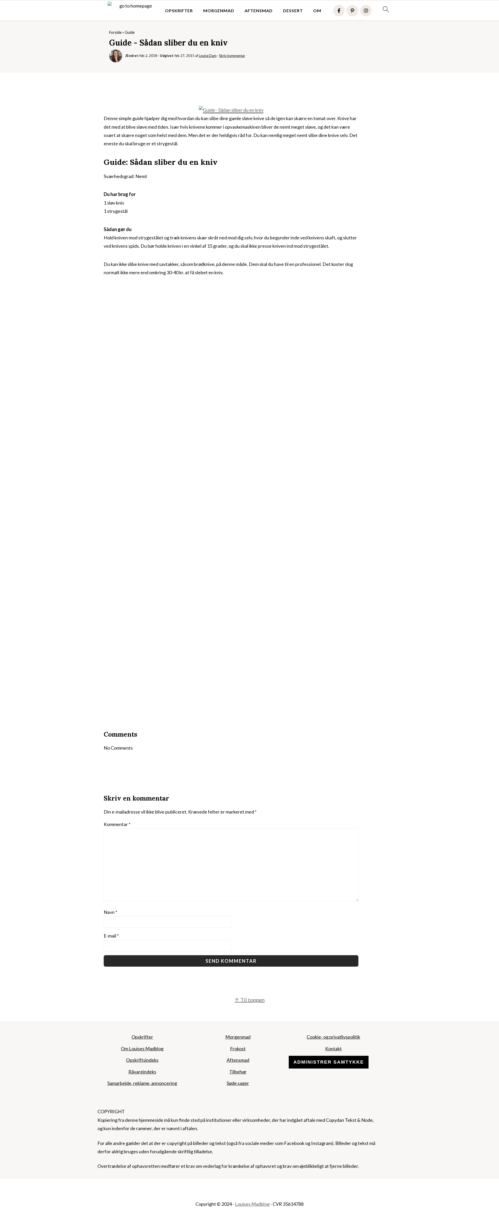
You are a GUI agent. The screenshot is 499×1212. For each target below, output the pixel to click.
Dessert (293, 10)
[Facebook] (339, 10)
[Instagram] (366, 10)
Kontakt (333, 1048)
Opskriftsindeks (142, 1060)
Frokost (238, 1048)
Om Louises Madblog (142, 1048)
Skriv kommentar (232, 56)
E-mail (111, 936)
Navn (110, 912)
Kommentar (117, 824)
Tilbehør (238, 1072)
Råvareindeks (142, 1072)
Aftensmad (259, 10)
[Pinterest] (352, 10)
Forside (115, 32)
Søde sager (238, 1083)
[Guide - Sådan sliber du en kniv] (231, 110)
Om (317, 10)
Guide (130, 32)
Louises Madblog (252, 1204)
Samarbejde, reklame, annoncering (142, 1083)
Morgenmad (218, 10)
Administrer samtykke (328, 1062)
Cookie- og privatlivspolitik (333, 1037)
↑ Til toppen (249, 1000)
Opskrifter (179, 10)
